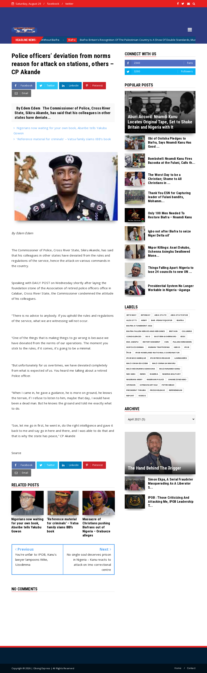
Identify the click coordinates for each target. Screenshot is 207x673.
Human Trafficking (159, 347)
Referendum (175, 390)
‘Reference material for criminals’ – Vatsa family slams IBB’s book (64, 139)
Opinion (130, 385)
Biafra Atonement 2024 (139, 325)
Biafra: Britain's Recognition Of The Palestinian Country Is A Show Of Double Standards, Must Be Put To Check (125, 40)
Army (144, 320)
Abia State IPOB (179, 315)
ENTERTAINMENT (152, 342)
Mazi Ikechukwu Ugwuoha (140, 368)
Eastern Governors (165, 336)
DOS (148, 336)
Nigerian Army (134, 379)
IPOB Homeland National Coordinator (157, 352)
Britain (173, 331)
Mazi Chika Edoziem (137, 363)
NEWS (143, 374)
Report (130, 395)
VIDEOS (142, 395)
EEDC (183, 336)
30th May (131, 315)
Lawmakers (180, 358)
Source (16, 453)
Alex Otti (131, 320)
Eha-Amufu (132, 342)
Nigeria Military (171, 374)
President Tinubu (136, 390)
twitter (69, 3)
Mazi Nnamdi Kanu (169, 368)
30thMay (145, 315)
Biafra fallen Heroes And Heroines (145, 331)
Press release (157, 390)
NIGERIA (154, 374)
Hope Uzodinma (135, 347)
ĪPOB (128, 352)
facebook (53, 3)
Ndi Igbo (131, 374)
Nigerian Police (155, 379)
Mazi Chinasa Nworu (164, 363)
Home (177, 668)
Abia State (160, 315)
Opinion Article (148, 385)
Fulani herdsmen (182, 342)
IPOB (186, 347)
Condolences (133, 336)
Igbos (177, 347)
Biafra (48, 40)
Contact (191, 668)
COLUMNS (187, 331)
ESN (167, 342)
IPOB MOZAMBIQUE (136, 358)
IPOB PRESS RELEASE (160, 358)
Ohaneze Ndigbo (177, 379)
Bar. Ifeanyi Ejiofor (161, 320)
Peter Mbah (168, 385)
